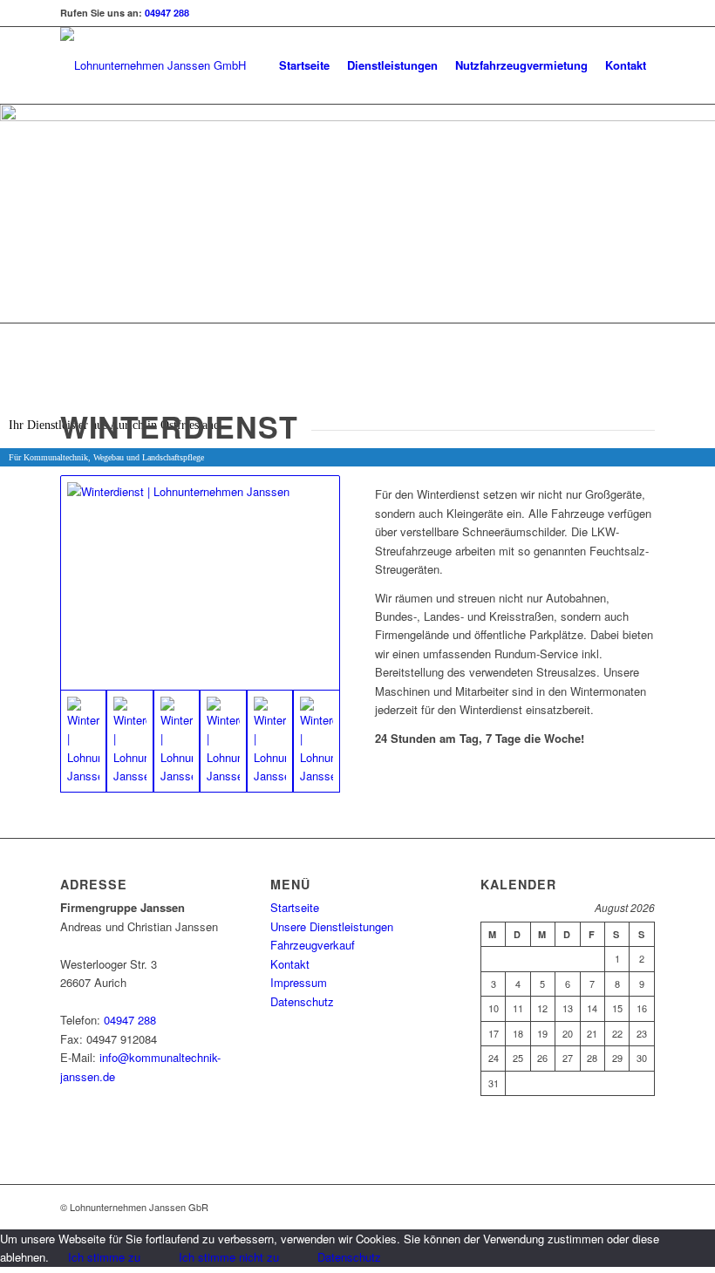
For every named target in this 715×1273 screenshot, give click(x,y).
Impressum (298, 982)
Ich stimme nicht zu (229, 1257)
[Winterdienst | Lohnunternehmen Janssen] (200, 583)
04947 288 (167, 12)
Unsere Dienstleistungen (331, 926)
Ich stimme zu (104, 1257)
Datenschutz (302, 1001)
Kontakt (290, 964)
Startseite (294, 907)
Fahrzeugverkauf (312, 944)
